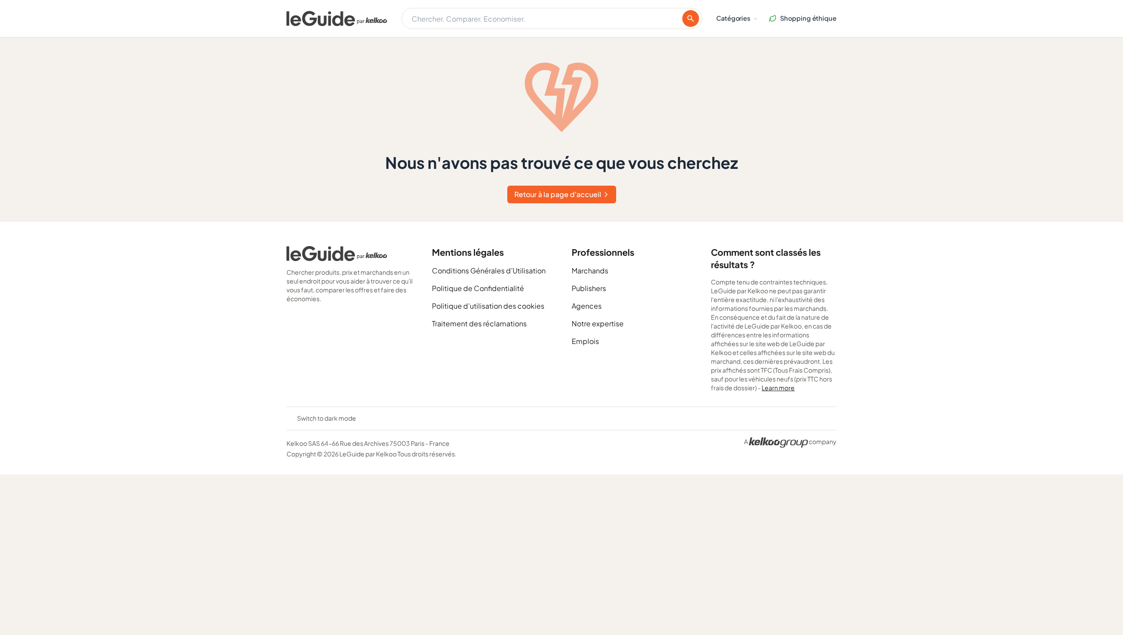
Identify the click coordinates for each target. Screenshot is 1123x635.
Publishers (589, 288)
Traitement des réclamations (479, 323)
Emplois (585, 341)
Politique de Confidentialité (478, 288)
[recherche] (690, 18)
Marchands (590, 270)
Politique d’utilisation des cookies (488, 305)
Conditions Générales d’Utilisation (489, 270)
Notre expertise (598, 323)
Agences (587, 305)
